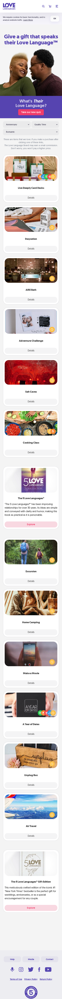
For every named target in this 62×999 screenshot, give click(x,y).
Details (31, 198)
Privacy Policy (30, 979)
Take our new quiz (31, 112)
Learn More (28, 20)
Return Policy (46, 979)
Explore (31, 524)
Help (12, 959)
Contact (49, 959)
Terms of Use (16, 979)
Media (31, 959)
